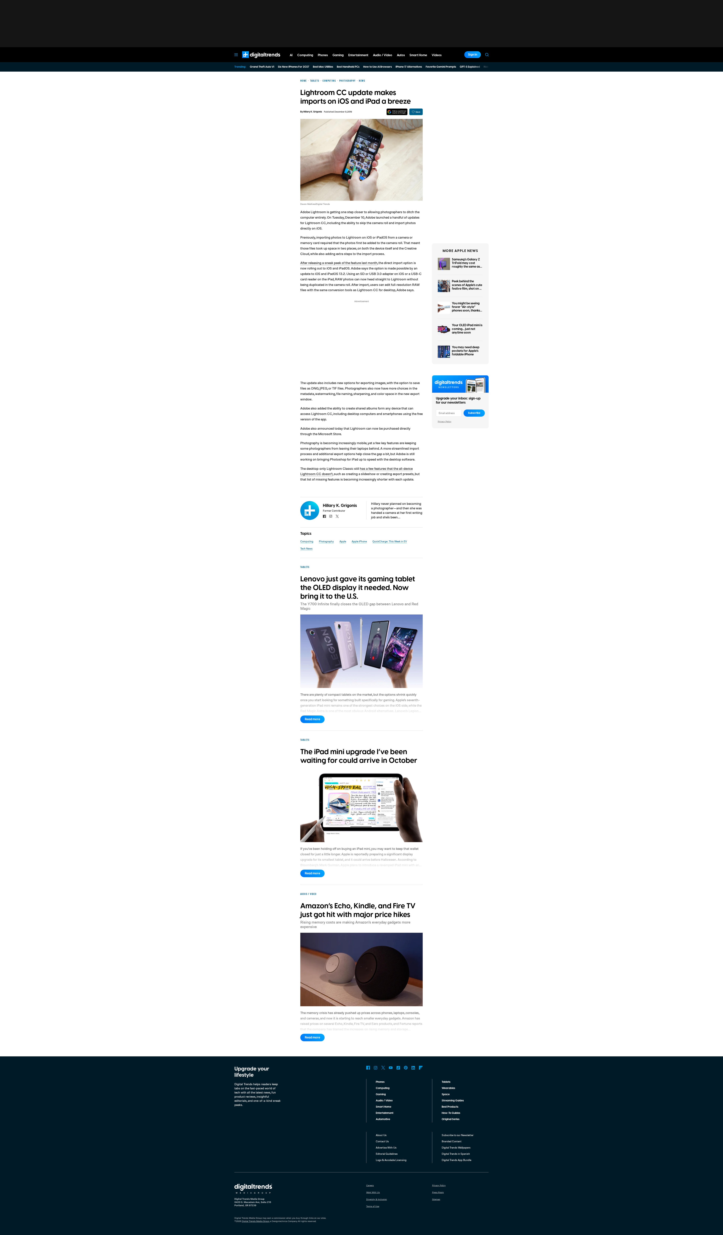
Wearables (448, 1088)
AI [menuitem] (291, 55)
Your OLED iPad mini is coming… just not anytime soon (467, 328)
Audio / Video (384, 1101)
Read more (312, 719)
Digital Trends (254, 60)
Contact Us (382, 1141)
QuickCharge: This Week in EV (389, 541)
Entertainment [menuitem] (358, 55)
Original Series (450, 1119)
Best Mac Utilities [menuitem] (323, 67)
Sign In (472, 55)
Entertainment (384, 1113)
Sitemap (436, 1199)
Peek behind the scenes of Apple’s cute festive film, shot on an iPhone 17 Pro (467, 286)
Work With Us (373, 1192)
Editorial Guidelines (387, 1153)
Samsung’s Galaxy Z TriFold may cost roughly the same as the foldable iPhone (466, 264)
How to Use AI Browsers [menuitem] (377, 67)
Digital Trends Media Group (255, 1221)
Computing (306, 541)
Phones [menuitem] (323, 55)
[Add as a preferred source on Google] (397, 112)
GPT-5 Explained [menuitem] (470, 67)
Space (446, 1094)
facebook (324, 516)
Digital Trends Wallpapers (456, 1147)
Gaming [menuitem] (338, 55)
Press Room (438, 1192)
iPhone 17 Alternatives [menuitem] (409, 67)
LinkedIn (413, 1068)
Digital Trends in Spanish (456, 1153)
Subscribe (474, 413)
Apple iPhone (359, 541)
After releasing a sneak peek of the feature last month (338, 263)
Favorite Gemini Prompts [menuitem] (441, 67)
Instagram (376, 1068)
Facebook (368, 1068)
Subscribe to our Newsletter (458, 1135)
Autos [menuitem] (401, 55)
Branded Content (451, 1141)
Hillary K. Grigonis (312, 111)
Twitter (383, 1068)
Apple (342, 541)
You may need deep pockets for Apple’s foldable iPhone (465, 351)
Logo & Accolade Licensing (391, 1160)
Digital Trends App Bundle (456, 1160)
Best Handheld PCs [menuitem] (348, 67)
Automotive (383, 1119)
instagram (330, 516)
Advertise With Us (386, 1147)
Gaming (381, 1094)
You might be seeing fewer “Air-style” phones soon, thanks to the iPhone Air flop (466, 308)
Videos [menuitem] (437, 55)
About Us (381, 1135)
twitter (337, 516)
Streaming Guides (453, 1101)
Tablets (446, 1082)
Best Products (450, 1107)
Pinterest (406, 1068)
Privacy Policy (444, 421)
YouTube (391, 1068)
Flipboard (421, 1068)
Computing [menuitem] (305, 55)
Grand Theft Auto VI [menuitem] (262, 67)
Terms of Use (372, 1206)
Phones (380, 1082)
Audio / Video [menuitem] (382, 55)
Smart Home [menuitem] (418, 55)
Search (486, 54)
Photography (326, 541)
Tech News (306, 548)
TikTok (398, 1068)
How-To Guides (451, 1113)
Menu (236, 54)
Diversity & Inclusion (376, 1199)
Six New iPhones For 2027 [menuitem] (293, 67)
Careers (370, 1185)
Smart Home (383, 1107)
